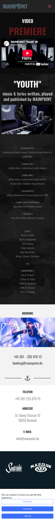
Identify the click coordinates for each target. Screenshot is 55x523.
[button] (49, 6)
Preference (27, 502)
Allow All (27, 516)
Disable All (27, 509)
